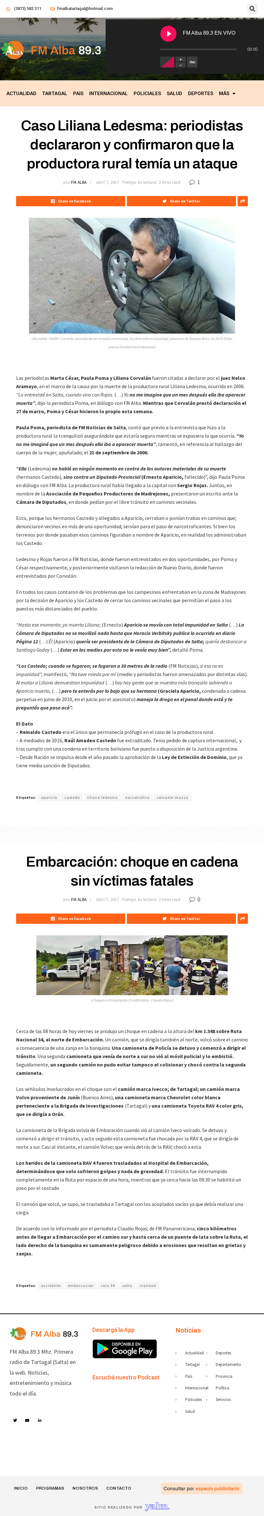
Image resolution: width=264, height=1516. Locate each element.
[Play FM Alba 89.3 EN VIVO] (168, 34)
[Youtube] (27, 1420)
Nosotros (85, 1488)
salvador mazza (172, 797)
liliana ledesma (102, 797)
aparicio (49, 797)
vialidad (148, 1285)
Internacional (108, 93)
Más (224, 93)
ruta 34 (108, 1285)
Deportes (200, 93)
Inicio (21, 1488)
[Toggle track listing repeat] (192, 62)
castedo (72, 797)
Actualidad (21, 93)
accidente (51, 1285)
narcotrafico (137, 797)
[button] (252, 9)
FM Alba (79, 182)
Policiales (147, 93)
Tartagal (54, 93)
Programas (50, 1488)
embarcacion (81, 1285)
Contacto (118, 1488)
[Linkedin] (39, 1420)
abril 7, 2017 (107, 182)
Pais (78, 93)
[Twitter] (15, 1420)
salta (127, 1285)
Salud (174, 93)
